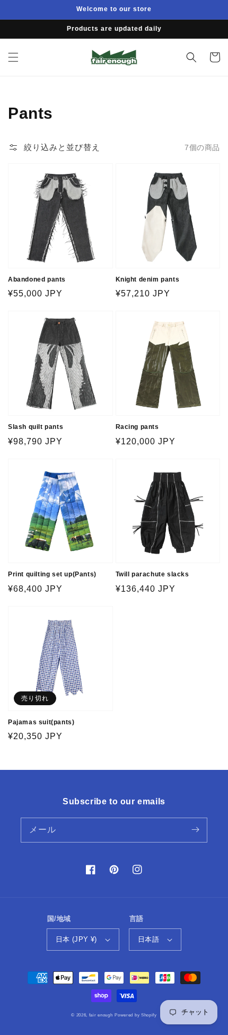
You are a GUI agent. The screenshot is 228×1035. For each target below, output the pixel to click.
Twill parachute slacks (152, 574)
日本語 (148, 939)
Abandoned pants (37, 279)
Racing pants (137, 427)
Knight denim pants (148, 279)
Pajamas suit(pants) (41, 722)
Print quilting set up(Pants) (52, 574)
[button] (13, 57)
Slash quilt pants (35, 427)
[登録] (195, 829)
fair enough (101, 1015)
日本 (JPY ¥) (76, 939)
